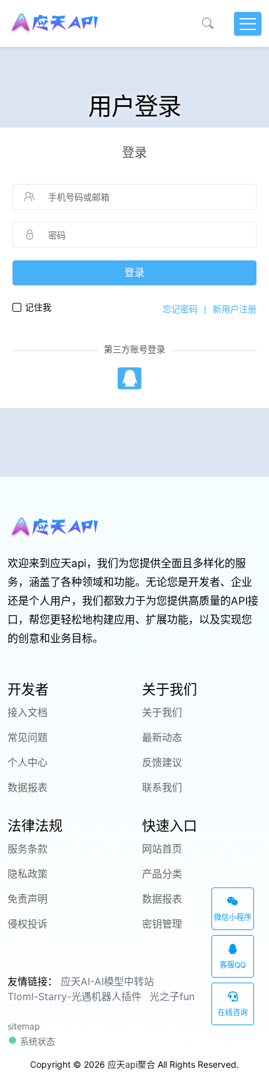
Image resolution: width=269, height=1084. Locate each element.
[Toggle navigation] (247, 24)
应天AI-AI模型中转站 (107, 981)
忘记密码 (180, 309)
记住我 (38, 307)
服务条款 (28, 848)
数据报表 (28, 787)
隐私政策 (28, 873)
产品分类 (162, 873)
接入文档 (28, 712)
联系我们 (162, 787)
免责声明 (28, 898)
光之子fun (172, 996)
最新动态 (162, 737)
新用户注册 (234, 309)
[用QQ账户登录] (129, 378)
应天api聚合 (131, 1064)
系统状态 (36, 1041)
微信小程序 (232, 917)
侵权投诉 (28, 924)
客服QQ (233, 964)
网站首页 (162, 848)
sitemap (24, 1026)
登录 (134, 272)
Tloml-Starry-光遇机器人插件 (74, 996)
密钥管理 (162, 924)
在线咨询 (233, 1012)
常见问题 (28, 737)
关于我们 (162, 712)
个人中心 (28, 762)
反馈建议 (162, 762)
